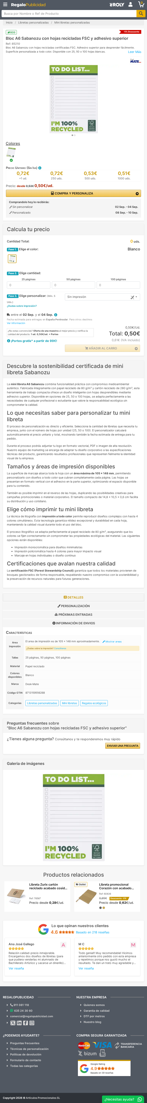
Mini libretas (69, 703)
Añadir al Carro (102, 348)
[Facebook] (25, 1023)
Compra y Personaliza (73, 193)
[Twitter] (13, 1023)
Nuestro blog (92, 1022)
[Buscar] (140, 13)
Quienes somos (94, 1005)
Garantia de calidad (96, 1010)
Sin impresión (76, 297)
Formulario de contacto (25, 1060)
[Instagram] (31, 1023)
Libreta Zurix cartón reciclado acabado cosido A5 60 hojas (48, 888)
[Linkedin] (19, 1023)
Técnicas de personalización (29, 1048)
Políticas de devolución (25, 1054)
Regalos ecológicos (94, 703)
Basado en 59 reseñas (102, 1072)
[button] (39, 168)
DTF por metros (94, 1016)
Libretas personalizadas (42, 703)
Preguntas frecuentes (24, 1043)
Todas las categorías (24, 1065)
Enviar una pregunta (122, 745)
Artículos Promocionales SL (43, 1097)
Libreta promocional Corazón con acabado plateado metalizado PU (116, 888)
